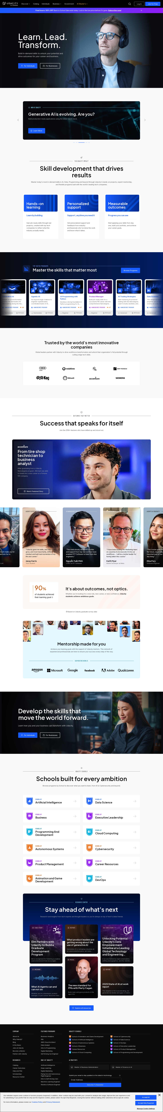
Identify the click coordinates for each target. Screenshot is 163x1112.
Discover (24, 4)
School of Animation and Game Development (87, 1036)
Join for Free (153, 4)
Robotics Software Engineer (50, 1084)
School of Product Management (125, 1049)
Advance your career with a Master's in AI (67, 114)
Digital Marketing (46, 1051)
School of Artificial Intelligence (82, 1040)
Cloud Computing (106, 832)
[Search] (129, 4)
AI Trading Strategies (127, 296)
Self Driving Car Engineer (49, 1054)
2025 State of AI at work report (115, 985)
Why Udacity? (17, 1039)
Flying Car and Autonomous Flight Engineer (50, 1075)
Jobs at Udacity (18, 1048)
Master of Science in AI (124, 1067)
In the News (17, 1045)
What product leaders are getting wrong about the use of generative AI (80, 942)
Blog (14, 1042)
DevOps (100, 878)
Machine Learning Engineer (50, 1082)
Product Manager (96, 296)
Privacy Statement (53, 1102)
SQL (42, 1039)
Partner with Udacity (20, 1054)
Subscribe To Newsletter (95, 1085)
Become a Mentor (19, 1051)
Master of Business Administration (86, 1067)
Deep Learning (46, 1068)
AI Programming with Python (69, 297)
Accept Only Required (146, 1103)
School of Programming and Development (128, 1052)
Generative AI (8, 296)
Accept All (145, 1097)
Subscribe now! (114, 10)
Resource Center (19, 1077)
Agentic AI (35, 296)
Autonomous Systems (49, 847)
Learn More (39, 131)
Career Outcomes (19, 1068)
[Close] (141, 10)
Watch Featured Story (35, 491)
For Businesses (51, 66)
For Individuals (29, 66)
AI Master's (81, 4)
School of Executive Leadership (125, 1046)
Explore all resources (83, 1008)
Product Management (49, 863)
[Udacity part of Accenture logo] (10, 4)
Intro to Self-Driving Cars (49, 1079)
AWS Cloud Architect (48, 1042)
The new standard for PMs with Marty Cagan (80, 986)
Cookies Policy (37, 1102)
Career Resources (106, 863)
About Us (16, 1036)
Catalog (15, 1065)
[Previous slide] (18, 120)
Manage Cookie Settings (146, 1108)
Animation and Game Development (48, 878)
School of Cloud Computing (81, 1052)
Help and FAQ (17, 1071)
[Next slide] (145, 120)
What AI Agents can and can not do (44, 988)
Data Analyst (45, 1045)
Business (56, 4)
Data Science (103, 801)
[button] (74, 142)
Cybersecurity (104, 847)
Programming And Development (47, 832)
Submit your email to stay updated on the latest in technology (90, 1075)
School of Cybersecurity (122, 1036)
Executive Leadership (109, 816)
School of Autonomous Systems (83, 1043)
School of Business (78, 1046)
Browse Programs (130, 270)
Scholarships (17, 1074)
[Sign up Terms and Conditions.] (120, 1075)
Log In (139, 4)
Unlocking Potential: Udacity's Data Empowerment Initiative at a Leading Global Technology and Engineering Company (116, 946)
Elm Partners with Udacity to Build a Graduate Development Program (42, 948)
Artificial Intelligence (48, 801)
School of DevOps (120, 1043)
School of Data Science (122, 1040)
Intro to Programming (48, 1048)
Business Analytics (47, 1036)
